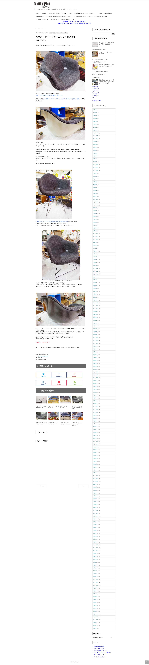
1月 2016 (95, 472)
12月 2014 (95, 510)
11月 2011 (95, 617)
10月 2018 (95, 377)
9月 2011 (95, 622)
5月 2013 (95, 565)
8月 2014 (95, 521)
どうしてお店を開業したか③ (99, 59)
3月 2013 (95, 570)
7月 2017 (95, 421)
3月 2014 (95, 536)
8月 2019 (95, 349)
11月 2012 (95, 582)
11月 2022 (95, 236)
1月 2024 (95, 196)
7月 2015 (95, 490)
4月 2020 (95, 326)
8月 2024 (95, 176)
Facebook (59, 376)
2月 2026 (95, 127)
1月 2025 (95, 161)
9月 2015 (95, 484)
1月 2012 (95, 611)
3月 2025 (95, 156)
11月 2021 (95, 271)
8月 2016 (95, 452)
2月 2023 (95, 228)
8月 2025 (95, 144)
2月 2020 (95, 331)
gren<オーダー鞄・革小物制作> (102, 652)
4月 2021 (95, 291)
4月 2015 (95, 498)
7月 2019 (95, 351)
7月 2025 (95, 147)
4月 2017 (95, 429)
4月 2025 (95, 153)
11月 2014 (95, 513)
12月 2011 (95, 614)
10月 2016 (95, 447)
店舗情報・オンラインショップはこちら (74, 21)
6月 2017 (95, 423)
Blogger (77, 662)
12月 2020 (95, 302)
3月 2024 (95, 190)
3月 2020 (95, 328)
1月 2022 (95, 265)
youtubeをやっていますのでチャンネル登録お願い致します (74, 23)
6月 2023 (95, 216)
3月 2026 (95, 124)
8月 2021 (95, 279)
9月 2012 (95, 588)
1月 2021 (95, 300)
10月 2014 (95, 516)
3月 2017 (95, 432)
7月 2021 (95, 282)
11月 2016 (95, 444)
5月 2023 (95, 219)
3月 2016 (95, 467)
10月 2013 (95, 550)
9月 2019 (95, 346)
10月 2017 (95, 412)
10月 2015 (95, 481)
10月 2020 (95, 308)
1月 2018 (95, 403)
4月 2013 (95, 568)
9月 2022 (95, 242)
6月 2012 (95, 596)
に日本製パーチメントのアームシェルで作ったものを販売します (61, 99)
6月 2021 (95, 285)
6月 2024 (95, 182)
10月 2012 (95, 585)
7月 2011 (95, 628)
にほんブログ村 (96, 100)
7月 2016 (95, 455)
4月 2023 (95, 222)
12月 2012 (95, 579)
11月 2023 (95, 202)
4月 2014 (95, 533)
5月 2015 (95, 496)
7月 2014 (95, 524)
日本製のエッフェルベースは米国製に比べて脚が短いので (52, 221)
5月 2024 (95, 184)
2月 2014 (95, 539)
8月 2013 (95, 556)
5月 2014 (95, 530)
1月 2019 (95, 369)
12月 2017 (95, 406)
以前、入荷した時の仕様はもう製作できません (49, 95)
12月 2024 (95, 164)
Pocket (59, 384)
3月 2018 (95, 398)
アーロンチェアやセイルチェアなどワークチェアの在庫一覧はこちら (90, 16)
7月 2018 (95, 386)
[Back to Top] (147, 662)
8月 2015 (95, 487)
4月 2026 (95, 121)
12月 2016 (95, 441)
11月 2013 (95, 547)
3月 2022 (95, 259)
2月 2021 (95, 297)
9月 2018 (95, 380)
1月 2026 (95, 130)
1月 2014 (95, 542)
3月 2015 (95, 501)
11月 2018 (95, 375)
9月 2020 (95, 311)
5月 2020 (95, 323)
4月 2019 (95, 360)
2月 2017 (95, 435)
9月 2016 (95, 449)
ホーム (37, 13)
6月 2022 (95, 251)
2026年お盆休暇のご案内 (98, 49)
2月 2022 (95, 262)
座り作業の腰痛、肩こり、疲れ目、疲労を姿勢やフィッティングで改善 (53, 16)
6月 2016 (95, 458)
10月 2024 (95, 170)
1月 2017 (95, 438)
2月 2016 (95, 470)
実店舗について (96, 77)
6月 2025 (95, 150)
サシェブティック (99, 648)
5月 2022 (95, 254)
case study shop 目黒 (99, 646)
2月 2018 (95, 400)
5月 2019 (95, 357)
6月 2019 (95, 354)
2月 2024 (95, 193)
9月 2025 (95, 141)
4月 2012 (95, 602)
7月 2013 (95, 559)
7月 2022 (95, 248)
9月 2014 (95, 519)
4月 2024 (95, 187)
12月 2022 (95, 233)
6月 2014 (95, 527)
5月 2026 (95, 118)
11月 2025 (95, 135)
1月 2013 (95, 576)
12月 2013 (95, 544)
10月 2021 (95, 274)
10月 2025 (95, 138)
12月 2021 (95, 268)
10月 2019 (95, 343)
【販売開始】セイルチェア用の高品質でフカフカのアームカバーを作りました (106, 81)
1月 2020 (95, 334)
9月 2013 (95, 553)
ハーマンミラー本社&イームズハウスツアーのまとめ (82, 13)
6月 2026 (95, 115)
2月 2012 (95, 608)
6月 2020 (95, 320)
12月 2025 (95, 133)
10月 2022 (95, 239)
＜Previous (41, 486)
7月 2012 (95, 593)
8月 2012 (95, 591)
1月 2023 (95, 230)
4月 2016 (95, 464)
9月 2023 (95, 207)
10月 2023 (95, 205)
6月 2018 (95, 389)
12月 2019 (95, 337)
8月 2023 (95, 210)
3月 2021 (95, 294)
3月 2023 (95, 225)
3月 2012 (95, 605)
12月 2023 (95, 199)
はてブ (43, 383)
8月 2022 (95, 245)
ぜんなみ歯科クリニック (101, 650)
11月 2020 (95, 305)
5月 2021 (95, 288)
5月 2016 (95, 461)
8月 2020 (95, 314)
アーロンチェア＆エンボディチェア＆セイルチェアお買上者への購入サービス (55, 19)
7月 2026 (95, 112)
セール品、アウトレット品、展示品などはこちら (54, 13)
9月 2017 (95, 415)
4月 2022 (95, 256)
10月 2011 (95, 619)
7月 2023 (95, 213)
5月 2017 (95, 426)
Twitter (43, 376)
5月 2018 (95, 392)
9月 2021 (95, 277)
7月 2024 (95, 179)
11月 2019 (95, 340)
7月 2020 (95, 317)
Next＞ (83, 486)
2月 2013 (95, 573)
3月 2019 (95, 363)
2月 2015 (95, 504)
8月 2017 (95, 418)
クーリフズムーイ (99, 655)
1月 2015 (95, 507)
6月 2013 (95, 562)
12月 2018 (95, 372)
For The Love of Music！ (100, 657)
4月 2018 (95, 395)
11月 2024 (95, 167)
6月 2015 (95, 493)
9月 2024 (95, 173)
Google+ (74, 376)
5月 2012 (95, 599)
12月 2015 (95, 475)
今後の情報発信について (98, 62)
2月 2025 (95, 158)
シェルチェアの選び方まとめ (105, 13)
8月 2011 (95, 625)
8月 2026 (95, 109)
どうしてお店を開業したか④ (99, 71)
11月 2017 (95, 409)
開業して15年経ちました (98, 74)
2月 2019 (95, 366)
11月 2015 (95, 478)
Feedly (75, 384)
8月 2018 (95, 383)
